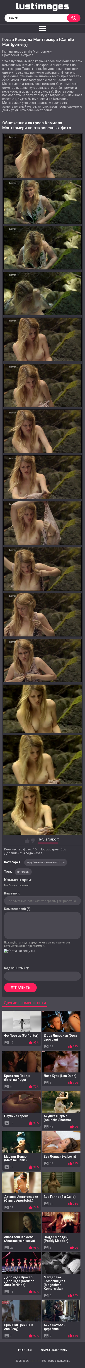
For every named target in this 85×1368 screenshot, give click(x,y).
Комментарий (15, 909)
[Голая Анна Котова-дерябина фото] (61, 1311)
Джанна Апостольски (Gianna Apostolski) (21, 1198)
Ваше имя (11, 893)
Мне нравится (27, 841)
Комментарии (17, 879)
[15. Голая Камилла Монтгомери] (42, 810)
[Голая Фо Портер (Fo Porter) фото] (21, 1021)
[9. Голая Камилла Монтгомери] (42, 523)
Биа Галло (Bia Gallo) (60, 1197)
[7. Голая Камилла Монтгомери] (42, 431)
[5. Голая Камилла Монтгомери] (42, 339)
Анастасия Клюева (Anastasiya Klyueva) (19, 1239)
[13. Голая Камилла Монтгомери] (42, 709)
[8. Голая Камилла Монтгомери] (42, 477)
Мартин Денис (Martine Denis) (15, 1158)
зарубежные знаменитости (46, 862)
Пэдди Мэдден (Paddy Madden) (56, 1239)
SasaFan (35, 1360)
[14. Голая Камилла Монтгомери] (42, 759)
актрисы (23, 871)
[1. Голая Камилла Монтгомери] (42, 156)
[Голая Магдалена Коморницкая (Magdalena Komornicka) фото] (61, 1263)
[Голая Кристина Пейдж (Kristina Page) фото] (21, 1061)
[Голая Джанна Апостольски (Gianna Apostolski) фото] (21, 1182)
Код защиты (14, 968)
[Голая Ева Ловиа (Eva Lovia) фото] (61, 1142)
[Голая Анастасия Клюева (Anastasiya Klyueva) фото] (21, 1223)
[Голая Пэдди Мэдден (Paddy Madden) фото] (61, 1223)
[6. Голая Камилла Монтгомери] (42, 385)
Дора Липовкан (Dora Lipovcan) (60, 1037)
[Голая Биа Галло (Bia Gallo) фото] (61, 1182)
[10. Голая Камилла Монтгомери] (42, 569)
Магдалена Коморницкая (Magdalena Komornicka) (54, 1282)
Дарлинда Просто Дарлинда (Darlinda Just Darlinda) (19, 1281)
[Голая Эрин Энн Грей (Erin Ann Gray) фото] (21, 1311)
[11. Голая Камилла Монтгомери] (42, 614)
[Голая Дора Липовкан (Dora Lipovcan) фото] (61, 1021)
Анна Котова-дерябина (54, 1327)
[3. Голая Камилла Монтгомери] (42, 247)
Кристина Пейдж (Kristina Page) (17, 1077)
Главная (25, 1350)
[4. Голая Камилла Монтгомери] (42, 293)
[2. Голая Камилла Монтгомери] (42, 202)
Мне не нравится (33, 841)
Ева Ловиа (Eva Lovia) (60, 1156)
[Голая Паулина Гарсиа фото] (21, 1102)
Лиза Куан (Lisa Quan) (60, 1076)
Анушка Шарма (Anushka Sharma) (57, 1118)
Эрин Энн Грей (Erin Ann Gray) (18, 1327)
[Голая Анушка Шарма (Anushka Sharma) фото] (61, 1102)
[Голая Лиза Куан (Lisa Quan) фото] (61, 1061)
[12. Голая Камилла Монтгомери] (42, 660)
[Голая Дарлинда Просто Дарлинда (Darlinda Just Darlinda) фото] (21, 1263)
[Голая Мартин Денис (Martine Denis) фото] (21, 1142)
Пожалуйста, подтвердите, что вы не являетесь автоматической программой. (37, 944)
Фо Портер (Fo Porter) (21, 1035)
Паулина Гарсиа (16, 1116)
